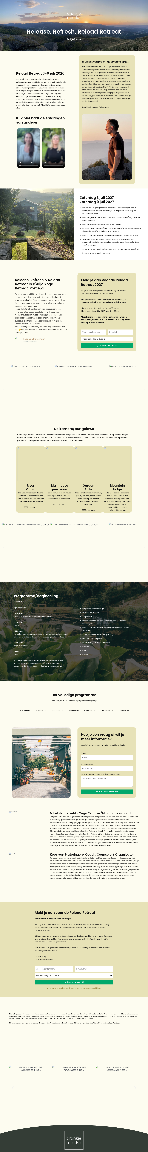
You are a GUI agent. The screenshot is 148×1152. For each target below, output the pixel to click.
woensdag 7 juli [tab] (90, 710)
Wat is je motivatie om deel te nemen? (101, 774)
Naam (84, 753)
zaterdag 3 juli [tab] (25, 710)
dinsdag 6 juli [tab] (74, 710)
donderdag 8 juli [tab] (108, 710)
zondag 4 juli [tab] (41, 710)
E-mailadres (87, 764)
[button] (3, 389)
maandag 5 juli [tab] (57, 710)
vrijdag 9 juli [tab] (124, 710)
